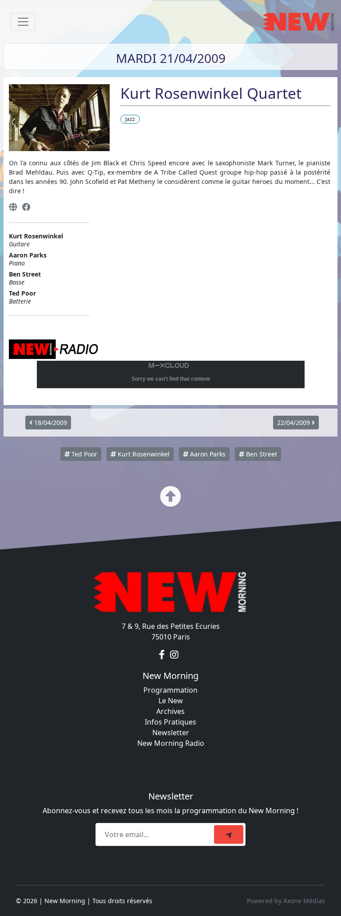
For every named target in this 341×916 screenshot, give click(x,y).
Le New (171, 701)
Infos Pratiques (170, 722)
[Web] (13, 207)
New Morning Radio (170, 743)
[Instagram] (174, 654)
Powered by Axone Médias (286, 901)
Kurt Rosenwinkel (143, 454)
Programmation (170, 690)
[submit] (228, 834)
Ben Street (260, 454)
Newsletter (170, 732)
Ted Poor (83, 454)
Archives (170, 711)
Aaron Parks (207, 454)
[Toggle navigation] (23, 22)
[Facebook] (26, 207)
